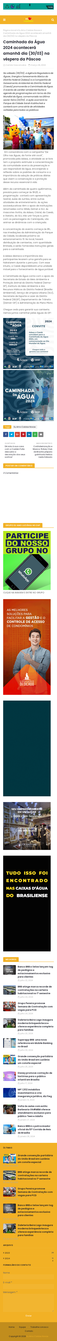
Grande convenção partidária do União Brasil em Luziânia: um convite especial (35, 1060)
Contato (29, 1331)
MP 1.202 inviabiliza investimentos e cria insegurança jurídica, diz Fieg (35, 1093)
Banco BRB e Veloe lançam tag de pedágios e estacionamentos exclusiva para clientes (35, 971)
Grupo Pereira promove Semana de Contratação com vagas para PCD (35, 1007)
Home (11, 1327)
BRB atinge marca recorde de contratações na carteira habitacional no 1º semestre (35, 990)
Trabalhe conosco (39, 1327)
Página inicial (9, 30)
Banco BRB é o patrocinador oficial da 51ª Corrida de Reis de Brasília (34, 1129)
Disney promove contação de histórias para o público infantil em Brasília (35, 1076)
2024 (29, 1258)
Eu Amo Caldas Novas (29, 30)
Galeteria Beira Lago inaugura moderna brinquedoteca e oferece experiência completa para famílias (35, 1024)
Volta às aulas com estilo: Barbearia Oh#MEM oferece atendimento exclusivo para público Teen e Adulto (34, 1111)
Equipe (22, 1327)
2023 (29, 1252)
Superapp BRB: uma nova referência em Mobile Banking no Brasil (35, 1043)
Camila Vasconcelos (16, 65)
